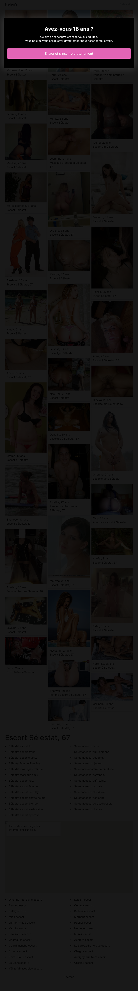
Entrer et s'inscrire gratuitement (69, 53)
